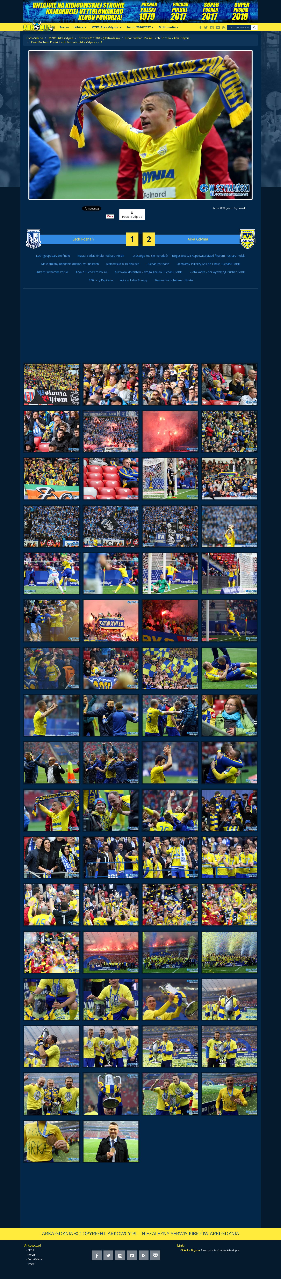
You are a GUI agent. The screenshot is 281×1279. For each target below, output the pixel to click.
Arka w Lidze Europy (133, 280)
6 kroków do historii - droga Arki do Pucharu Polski (148, 272)
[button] (254, 27)
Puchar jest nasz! (158, 264)
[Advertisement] (140, 327)
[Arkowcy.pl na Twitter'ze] (206, 27)
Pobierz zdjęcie (132, 217)
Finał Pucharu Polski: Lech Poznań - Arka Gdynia (157, 38)
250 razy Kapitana (101, 280)
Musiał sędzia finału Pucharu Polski (100, 256)
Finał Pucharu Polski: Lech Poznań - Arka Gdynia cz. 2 (66, 42)
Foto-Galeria (34, 38)
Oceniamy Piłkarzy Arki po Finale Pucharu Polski (208, 264)
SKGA (31, 1250)
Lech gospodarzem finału (53, 256)
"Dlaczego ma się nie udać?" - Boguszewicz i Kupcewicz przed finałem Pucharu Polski (188, 256)
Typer (31, 1263)
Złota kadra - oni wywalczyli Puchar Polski (217, 272)
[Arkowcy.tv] (218, 27)
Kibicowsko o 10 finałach (122, 264)
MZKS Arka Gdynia (61, 38)
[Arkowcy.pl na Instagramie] (212, 27)
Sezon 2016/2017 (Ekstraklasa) (99, 38)
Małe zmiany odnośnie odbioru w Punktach (70, 264)
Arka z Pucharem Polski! (52, 272)
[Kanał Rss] (224, 27)
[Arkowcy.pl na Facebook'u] (200, 27)
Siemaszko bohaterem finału (173, 280)
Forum (64, 27)
